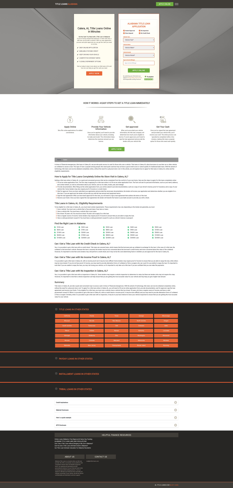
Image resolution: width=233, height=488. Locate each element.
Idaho (166, 326)
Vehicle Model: (127, 52)
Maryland (116, 340)
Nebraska (67, 345)
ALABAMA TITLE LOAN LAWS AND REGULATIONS (71, 441)
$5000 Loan (158, 232)
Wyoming (166, 345)
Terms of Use (138, 77)
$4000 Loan (134, 232)
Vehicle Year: (126, 36)
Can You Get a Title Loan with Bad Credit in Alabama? (71, 446)
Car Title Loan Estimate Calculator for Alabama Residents (73, 448)
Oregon (166, 321)
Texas (116, 316)
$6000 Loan (60, 235)
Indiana (91, 330)
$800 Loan (109, 230)
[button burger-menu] (176, 4)
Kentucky (141, 330)
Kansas (116, 330)
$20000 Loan (85, 238)
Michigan (67, 335)
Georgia (141, 316)
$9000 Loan (134, 235)
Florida (92, 316)
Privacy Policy (131, 77)
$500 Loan (158, 227)
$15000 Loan (61, 238)
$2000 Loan (85, 232)
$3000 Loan (109, 232)
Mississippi (166, 316)
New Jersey (92, 345)
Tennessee (91, 326)
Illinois (67, 330)
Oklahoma (92, 335)
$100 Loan (60, 227)
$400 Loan (133, 227)
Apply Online (164, 4)
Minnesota (141, 340)
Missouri (67, 321)
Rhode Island (141, 345)
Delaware (141, 326)
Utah (116, 326)
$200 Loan (84, 227)
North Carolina (141, 321)
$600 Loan (60, 230)
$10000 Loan (159, 235)
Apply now (94, 73)
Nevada (91, 321)
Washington (141, 335)
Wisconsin (166, 335)
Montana (166, 340)
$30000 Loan (134, 238)
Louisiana (166, 330)
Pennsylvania (116, 345)
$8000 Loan (109, 235)
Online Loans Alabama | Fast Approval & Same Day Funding (73, 439)
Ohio (116, 335)
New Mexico (116, 321)
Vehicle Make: (127, 44)
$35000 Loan (159, 238)
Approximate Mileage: (129, 60)
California (67, 316)
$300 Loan (109, 227)
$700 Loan (84, 230)
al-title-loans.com (162, 485)
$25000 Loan (110, 238)
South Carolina (67, 326)
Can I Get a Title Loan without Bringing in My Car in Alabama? (74, 443)
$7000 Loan (85, 235)
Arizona (67, 340)
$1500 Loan (60, 232)
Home (59, 160)
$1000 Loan (158, 230)
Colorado (92, 340)
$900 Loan (133, 230)
